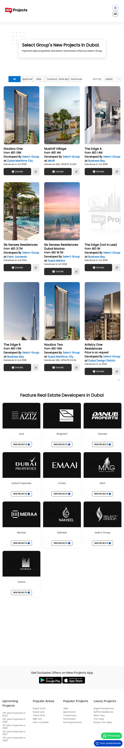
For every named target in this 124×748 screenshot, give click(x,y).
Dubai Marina (56, 260)
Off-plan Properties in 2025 (13, 720)
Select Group (30, 156)
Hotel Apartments (72, 722)
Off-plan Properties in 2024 (13, 714)
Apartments (27, 79)
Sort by (97, 79)
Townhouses (52, 79)
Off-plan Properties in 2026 (13, 727)
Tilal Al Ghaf (39, 715)
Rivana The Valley (103, 722)
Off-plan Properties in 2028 (13, 739)
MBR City (37, 719)
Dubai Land (38, 712)
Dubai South (39, 708)
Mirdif (51, 161)
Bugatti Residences (104, 708)
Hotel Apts (64, 79)
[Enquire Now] (35, 171)
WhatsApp (114, 735)
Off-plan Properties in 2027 (13, 733)
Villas (38, 79)
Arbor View (99, 715)
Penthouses (76, 79)
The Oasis (99, 719)
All (14, 79)
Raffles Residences (103, 712)
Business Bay (96, 161)
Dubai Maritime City (20, 161)
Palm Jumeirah (17, 257)
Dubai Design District (101, 360)
